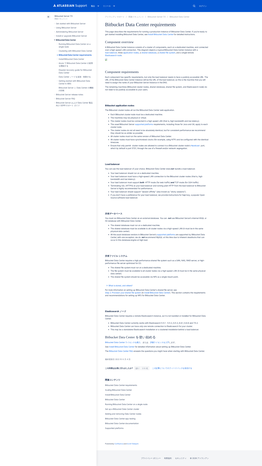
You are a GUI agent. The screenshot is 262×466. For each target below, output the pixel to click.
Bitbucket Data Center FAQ (121, 351)
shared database (149, 52)
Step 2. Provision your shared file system (123, 292)
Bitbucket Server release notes (69, 94)
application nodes (131, 52)
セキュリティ (181, 458)
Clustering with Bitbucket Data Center (75, 51)
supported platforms (144, 124)
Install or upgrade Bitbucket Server (71, 36)
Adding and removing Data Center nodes (123, 414)
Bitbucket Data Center (66, 40)
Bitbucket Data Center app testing (120, 418)
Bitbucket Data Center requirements (75, 55)
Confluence (118, 444)
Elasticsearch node (113, 55)
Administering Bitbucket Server (69, 32)
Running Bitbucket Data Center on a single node (126, 404)
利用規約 (168, 458)
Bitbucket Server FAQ (65, 98)
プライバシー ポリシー (151, 458)
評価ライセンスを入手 (159, 342)
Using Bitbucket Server (66, 27)
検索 (194, 6)
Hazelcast (195, 145)
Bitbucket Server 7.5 (64, 16)
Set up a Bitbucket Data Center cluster (122, 409)
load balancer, (111, 52)
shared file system (167, 52)
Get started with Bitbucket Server (71, 23)
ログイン (203, 6)
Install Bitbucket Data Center (71, 59)
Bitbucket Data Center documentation (122, 423)
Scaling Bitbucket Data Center (118, 390)
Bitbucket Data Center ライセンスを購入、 (123, 342)
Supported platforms (114, 428)
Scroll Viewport (132, 444)
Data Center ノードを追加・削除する (75, 77)
